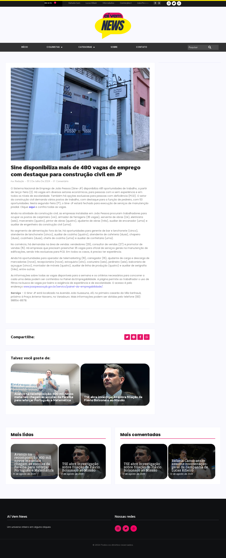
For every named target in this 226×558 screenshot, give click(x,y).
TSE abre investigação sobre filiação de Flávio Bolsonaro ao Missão (113, 398)
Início (24, 46)
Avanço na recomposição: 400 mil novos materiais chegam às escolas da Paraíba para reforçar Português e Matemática (43, 397)
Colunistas (53, 46)
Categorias (85, 46)
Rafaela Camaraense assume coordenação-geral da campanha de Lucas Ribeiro (190, 465)
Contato (141, 46)
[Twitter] (174, 3)
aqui (32, 207)
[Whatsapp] (179, 3)
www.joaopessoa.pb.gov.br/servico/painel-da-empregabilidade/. (63, 286)
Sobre (114, 46)
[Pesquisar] (210, 47)
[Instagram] (169, 3)
